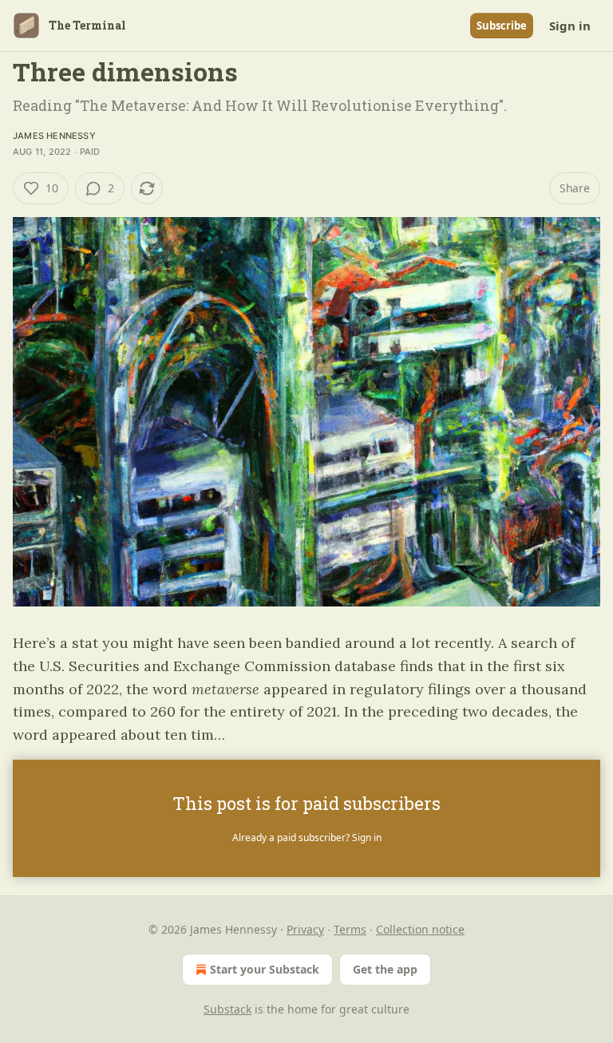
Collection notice (420, 929)
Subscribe (502, 25)
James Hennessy (54, 135)
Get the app (385, 969)
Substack (227, 1009)
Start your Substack (264, 969)
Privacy (305, 929)
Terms (350, 929)
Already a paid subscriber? (307, 837)
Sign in (570, 26)
